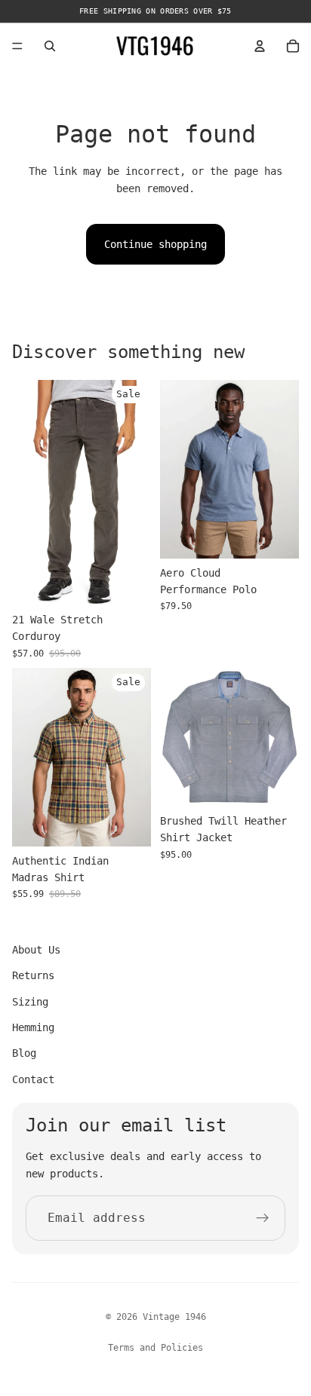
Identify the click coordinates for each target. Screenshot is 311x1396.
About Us (36, 950)
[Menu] (17, 46)
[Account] (259, 46)
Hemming (33, 1027)
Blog (24, 1053)
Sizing (30, 1002)
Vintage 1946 (174, 1317)
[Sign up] (263, 1218)
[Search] (49, 46)
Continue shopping (155, 244)
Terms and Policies (155, 1347)
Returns (33, 975)
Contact (33, 1079)
